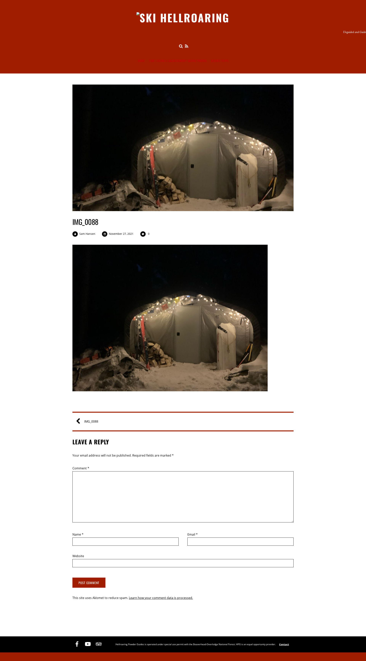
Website (78, 556)
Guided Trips (219, 60)
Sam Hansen (87, 234)
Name (77, 534)
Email (192, 534)
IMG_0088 (85, 221)
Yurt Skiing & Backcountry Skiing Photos (178, 60)
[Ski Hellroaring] (183, 17)
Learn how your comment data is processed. (161, 598)
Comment (80, 468)
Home (141, 60)
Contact (284, 644)
